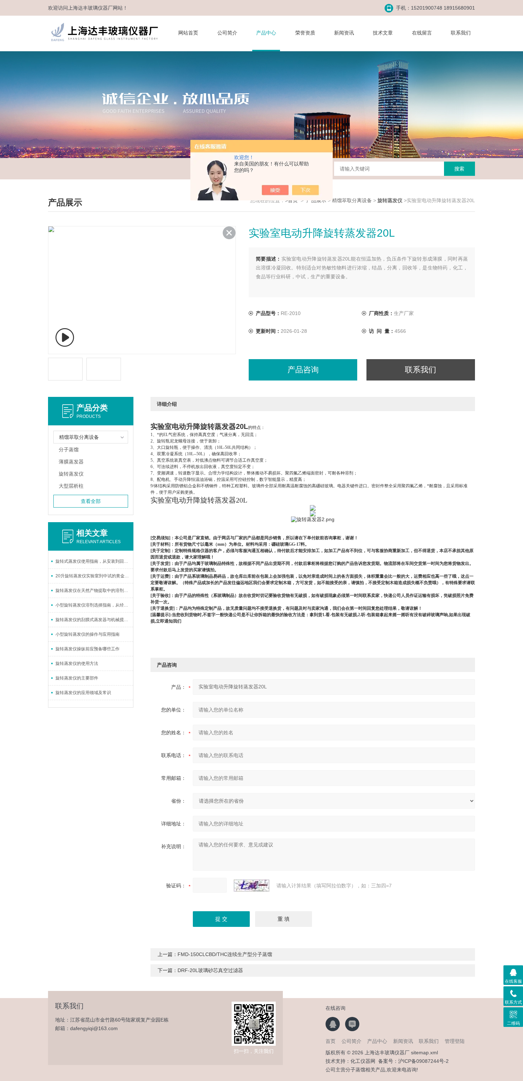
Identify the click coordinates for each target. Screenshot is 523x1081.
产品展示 (316, 200)
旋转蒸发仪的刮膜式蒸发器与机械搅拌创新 (94, 619)
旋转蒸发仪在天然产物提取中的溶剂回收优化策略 (94, 590)
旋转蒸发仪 (71, 474)
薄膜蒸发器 (71, 462)
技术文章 (383, 33)
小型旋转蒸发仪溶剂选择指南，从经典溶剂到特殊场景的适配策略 (94, 605)
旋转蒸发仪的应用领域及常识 (83, 692)
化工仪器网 (362, 1061)
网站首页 (188, 33)
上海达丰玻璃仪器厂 (90, 8)
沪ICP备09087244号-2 (423, 1061)
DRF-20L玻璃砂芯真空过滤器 (210, 970)
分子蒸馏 (69, 449)
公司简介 (227, 33)
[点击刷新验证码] (251, 886)
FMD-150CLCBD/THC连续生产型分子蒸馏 (225, 954)
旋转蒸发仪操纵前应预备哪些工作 (88, 648)
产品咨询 (303, 369)
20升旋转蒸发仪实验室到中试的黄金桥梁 (94, 575)
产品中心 (266, 33)
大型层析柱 (71, 486)
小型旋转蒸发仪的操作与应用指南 (88, 634)
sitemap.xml (424, 1052)
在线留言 (422, 33)
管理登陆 (455, 1041)
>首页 (291, 200)
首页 (331, 1041)
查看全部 (91, 501)
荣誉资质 (305, 33)
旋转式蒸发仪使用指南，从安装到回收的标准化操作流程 (94, 561)
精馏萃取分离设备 (352, 200)
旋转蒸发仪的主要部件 (77, 678)
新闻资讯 (344, 33)
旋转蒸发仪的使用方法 (77, 663)
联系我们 (461, 33)
